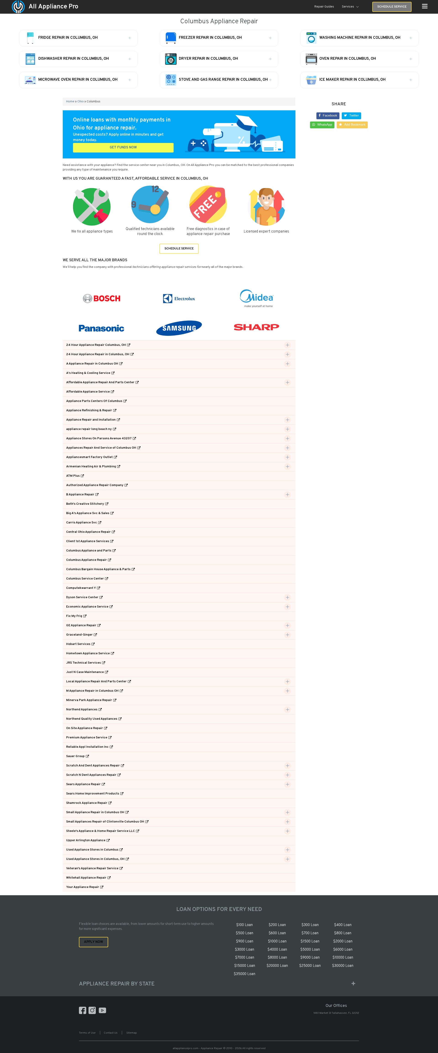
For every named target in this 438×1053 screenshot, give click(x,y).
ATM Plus (73, 476)
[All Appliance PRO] (18, 7)
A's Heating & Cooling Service (88, 373)
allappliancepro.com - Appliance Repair (197, 1048)
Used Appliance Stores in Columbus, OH (95, 859)
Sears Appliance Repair (83, 784)
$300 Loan (310, 925)
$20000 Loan (277, 966)
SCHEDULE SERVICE (179, 249)
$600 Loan (277, 933)
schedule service (392, 7)
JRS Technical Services (83, 663)
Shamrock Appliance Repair (86, 803)
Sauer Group (75, 756)
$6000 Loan (342, 949)
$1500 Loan (309, 941)
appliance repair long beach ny (89, 429)
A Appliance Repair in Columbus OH (92, 364)
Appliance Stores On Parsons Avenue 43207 (99, 438)
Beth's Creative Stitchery (85, 504)
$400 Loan (343, 925)
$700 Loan (309, 933)
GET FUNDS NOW (123, 147)
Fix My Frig (74, 616)
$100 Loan (244, 925)
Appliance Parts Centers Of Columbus (94, 401)
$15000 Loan (244, 966)
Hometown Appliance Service (88, 653)
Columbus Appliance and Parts (88, 551)
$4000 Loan (277, 949)
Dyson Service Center (82, 597)
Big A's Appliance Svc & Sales (87, 513)
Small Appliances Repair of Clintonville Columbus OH (105, 822)
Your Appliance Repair (82, 887)
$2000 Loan (342, 941)
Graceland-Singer (79, 635)
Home (70, 101)
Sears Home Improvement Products (92, 794)
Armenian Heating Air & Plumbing (91, 466)
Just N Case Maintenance (85, 672)
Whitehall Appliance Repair (86, 878)
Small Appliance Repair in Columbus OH (95, 812)
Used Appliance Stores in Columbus (92, 850)
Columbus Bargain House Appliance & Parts (98, 569)
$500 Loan (244, 933)
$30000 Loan (342, 966)
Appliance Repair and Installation (91, 420)
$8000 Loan (277, 957)
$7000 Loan (244, 957)
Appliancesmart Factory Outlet (89, 457)
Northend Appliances (81, 709)
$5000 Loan (310, 949)
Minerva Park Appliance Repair (89, 700)
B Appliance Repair (80, 495)
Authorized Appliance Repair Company (94, 485)
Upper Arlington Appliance (85, 840)
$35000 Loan (244, 974)
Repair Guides (324, 7)
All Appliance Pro (53, 7)
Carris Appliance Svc (81, 523)
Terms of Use (87, 1033)
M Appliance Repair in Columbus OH (92, 691)
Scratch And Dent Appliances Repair (93, 766)
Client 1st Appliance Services (87, 541)
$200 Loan (277, 925)
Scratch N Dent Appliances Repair (91, 775)
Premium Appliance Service (86, 738)
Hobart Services (78, 644)
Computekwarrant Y (81, 588)
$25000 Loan (310, 966)
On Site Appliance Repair (84, 728)
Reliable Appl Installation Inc (87, 747)
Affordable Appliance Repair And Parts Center (100, 382)
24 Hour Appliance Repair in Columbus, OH (97, 354)
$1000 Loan (277, 941)
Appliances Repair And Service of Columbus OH (101, 448)
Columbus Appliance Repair (86, 560)
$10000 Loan (342, 957)
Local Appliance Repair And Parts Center (96, 681)
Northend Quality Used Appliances (91, 719)
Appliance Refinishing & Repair (89, 410)
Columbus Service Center (85, 579)
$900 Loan (244, 941)
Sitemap (131, 1033)
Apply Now (93, 942)
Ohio (80, 101)
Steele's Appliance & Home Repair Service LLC (100, 831)
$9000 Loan (310, 957)
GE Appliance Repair (81, 625)
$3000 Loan (244, 949)
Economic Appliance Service (87, 607)
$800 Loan (342, 933)
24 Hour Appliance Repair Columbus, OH (96, 345)
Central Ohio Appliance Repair (88, 532)
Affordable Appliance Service (88, 392)
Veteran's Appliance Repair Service (92, 868)
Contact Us (110, 1033)
